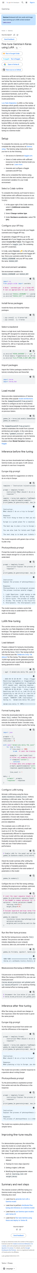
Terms (4, 1263)
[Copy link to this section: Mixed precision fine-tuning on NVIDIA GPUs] (4, 970)
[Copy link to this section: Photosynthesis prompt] (26, 548)
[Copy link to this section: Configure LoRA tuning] (25, 790)
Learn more (18, 164)
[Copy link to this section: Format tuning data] (22, 711)
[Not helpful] (17, 34)
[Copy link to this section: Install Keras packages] (25, 303)
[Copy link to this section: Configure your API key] (25, 226)
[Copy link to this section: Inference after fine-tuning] (33, 1006)
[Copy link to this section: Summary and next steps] (31, 1184)
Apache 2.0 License (7, 1248)
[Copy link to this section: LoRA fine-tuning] (22, 621)
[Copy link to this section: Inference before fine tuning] (4, 455)
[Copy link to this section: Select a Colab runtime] (25, 188)
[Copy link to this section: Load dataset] (16, 643)
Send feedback (9, 39)
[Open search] (22, 2)
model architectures (26, 399)
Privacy (10, 1263)
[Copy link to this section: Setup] (10, 139)
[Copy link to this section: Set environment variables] (28, 267)
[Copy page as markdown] (17, 47)
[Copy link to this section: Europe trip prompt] (22, 471)
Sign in (32, 2)
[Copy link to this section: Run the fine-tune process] (28, 933)
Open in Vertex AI (13, 64)
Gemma (5, 9)
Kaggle (4, 444)
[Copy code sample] (33, 278)
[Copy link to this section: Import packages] (20, 365)
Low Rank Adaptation (9, 103)
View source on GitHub (13, 70)
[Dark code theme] (30, 278)
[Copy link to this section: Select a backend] (20, 327)
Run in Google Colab (12, 53)
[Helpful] (14, 34)
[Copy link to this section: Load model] (17, 391)
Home (3, 30)
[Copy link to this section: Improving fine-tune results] (4, 1138)
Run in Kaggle (15, 59)
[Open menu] (3, 2)
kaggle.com (28, 156)
